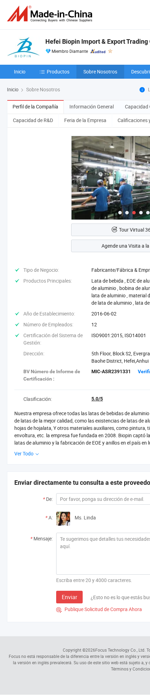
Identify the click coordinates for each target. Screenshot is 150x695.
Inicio (19, 71)
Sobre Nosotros (100, 71)
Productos (58, 71)
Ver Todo (24, 453)
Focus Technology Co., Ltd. (120, 650)
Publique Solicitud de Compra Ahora (99, 609)
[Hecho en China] (51, 14)
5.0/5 (97, 399)
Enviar (69, 597)
